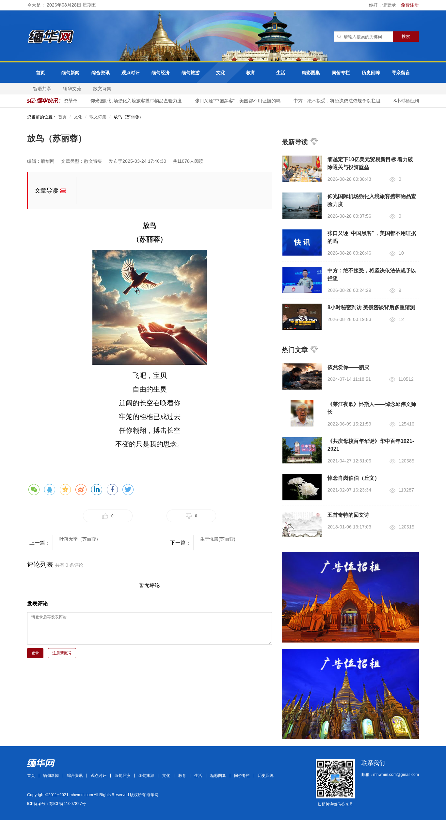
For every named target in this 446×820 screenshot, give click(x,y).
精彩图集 (311, 72)
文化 (220, 72)
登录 (35, 653)
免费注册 (410, 5)
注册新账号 (62, 653)
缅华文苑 (72, 88)
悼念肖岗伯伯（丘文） (353, 478)
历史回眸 (371, 72)
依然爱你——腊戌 (348, 367)
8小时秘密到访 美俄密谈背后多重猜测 (371, 307)
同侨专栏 (341, 72)
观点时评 (130, 72)
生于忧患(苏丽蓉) (217, 539)
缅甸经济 (160, 72)
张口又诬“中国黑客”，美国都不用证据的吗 (232, 100)
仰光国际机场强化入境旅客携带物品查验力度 (130, 100)
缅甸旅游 (191, 72)
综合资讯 (100, 72)
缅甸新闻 (70, 72)
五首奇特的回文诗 (348, 515)
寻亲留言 (401, 72)
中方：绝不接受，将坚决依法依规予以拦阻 (331, 100)
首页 (40, 72)
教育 (250, 72)
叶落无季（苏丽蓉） (80, 539)
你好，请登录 (383, 5)
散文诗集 (102, 88)
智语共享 (42, 88)
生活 (280, 72)
